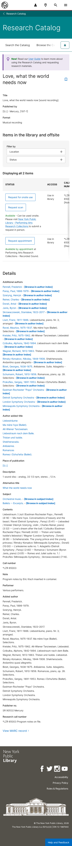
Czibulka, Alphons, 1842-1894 (19, 343)
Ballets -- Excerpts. (13, 503)
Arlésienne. (9, 446)
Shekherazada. (11, 441)
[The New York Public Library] (4, 5)
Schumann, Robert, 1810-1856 (19, 374)
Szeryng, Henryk (12, 295)
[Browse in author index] (38, 286)
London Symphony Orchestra (19, 401)
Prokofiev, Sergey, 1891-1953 (19, 382)
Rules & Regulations (57, 788)
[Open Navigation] (66, 5)
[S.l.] (5, 465)
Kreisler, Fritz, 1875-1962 (16, 335)
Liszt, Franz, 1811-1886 (15, 319)
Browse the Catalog (49, 45)
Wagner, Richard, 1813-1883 (18, 351)
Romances (8, 450)
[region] (36, 219)
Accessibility (61, 777)
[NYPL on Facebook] (42, 769)
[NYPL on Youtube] (65, 769)
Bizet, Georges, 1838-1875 (17, 366)
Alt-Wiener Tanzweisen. (15, 429)
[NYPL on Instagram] (57, 769)
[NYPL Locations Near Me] (46, 5)
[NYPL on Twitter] (50, 769)
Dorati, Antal (9, 303)
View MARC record (15, 730)
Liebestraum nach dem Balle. (18, 433)
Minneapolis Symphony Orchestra (21, 406)
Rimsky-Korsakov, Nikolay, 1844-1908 (24, 358)
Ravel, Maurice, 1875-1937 (17, 327)
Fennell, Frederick (12, 286)
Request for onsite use (20, 197)
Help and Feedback (58, 842)
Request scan (15, 207)
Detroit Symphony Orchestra (18, 397)
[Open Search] (56, 5)
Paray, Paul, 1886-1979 (16, 291)
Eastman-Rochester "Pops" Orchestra (23, 389)
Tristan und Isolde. (13, 437)
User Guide (34, 58)
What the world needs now (17, 487)
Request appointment (20, 240)
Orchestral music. (12, 499)
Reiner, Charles (11, 299)
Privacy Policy (60, 782)
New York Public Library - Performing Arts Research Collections (20, 223)
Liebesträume (10, 420)
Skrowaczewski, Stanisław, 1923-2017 (24, 312)
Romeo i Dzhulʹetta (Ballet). (17, 454)
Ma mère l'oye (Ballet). (15, 424)
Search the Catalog (17, 45)
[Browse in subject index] (38, 499)
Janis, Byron (9, 307)
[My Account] (35, 5)
